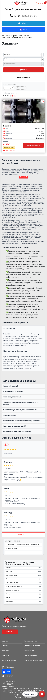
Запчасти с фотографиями (15, 552)
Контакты (5, 655)
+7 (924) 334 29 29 (25, 16)
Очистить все (21, 87)
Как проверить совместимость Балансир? (17, 431)
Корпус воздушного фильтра (23, 586)
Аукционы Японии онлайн (34, 660)
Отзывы (5, 646)
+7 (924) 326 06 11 (9, 684)
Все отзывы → (23, 535)
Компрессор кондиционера (23, 579)
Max (25, 29)
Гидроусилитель (23, 594)
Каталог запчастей (32, 641)
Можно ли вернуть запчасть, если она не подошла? (20, 410)
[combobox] (23, 55)
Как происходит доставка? (12, 397)
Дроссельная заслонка (23, 590)
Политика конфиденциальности (14, 626)
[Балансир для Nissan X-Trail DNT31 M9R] (23, 111)
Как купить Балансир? (10, 386)
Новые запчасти (12, 548)
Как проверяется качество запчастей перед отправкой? (21, 420)
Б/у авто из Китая (9, 660)
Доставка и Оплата (32, 646)
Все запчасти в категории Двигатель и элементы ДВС (23, 544)
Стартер (23, 567)
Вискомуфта (23, 601)
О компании (29, 651)
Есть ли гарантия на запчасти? (13, 391)
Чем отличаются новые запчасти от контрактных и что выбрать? (21, 403)
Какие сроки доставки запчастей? (14, 426)
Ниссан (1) (23, 177)
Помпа (23, 597)
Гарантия (5, 651)
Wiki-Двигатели (31, 655)
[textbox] (22, 59)
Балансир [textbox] (22, 54)
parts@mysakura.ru (9, 686)
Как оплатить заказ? (10, 415)
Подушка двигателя (23, 575)
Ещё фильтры (24, 77)
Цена (14, 96)
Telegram (25, 23)
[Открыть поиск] (38, 3)
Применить (23, 69)
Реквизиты (10, 632)
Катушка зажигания (23, 582)
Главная (5, 641)
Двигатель (23, 571)
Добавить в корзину (33, 145)
